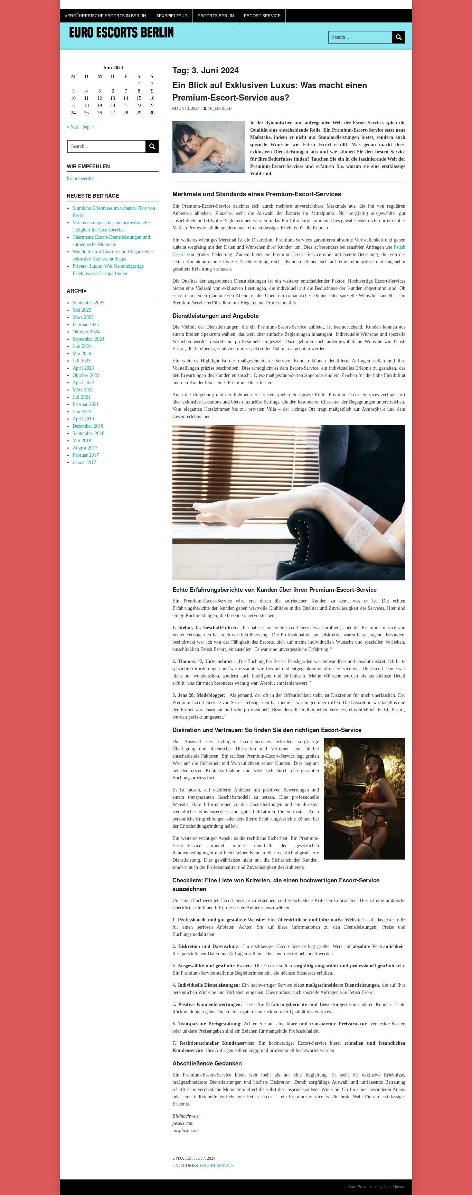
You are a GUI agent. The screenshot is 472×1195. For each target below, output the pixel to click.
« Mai (72, 127)
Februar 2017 (86, 455)
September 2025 (88, 302)
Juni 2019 (82, 411)
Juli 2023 (82, 360)
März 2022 (83, 389)
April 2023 (83, 368)
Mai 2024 (82, 353)
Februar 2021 (86, 404)
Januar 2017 (84, 462)
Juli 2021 (82, 397)
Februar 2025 (86, 324)
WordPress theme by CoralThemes (377, 1186)
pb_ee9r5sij (219, 108)
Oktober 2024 (86, 331)
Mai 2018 (82, 440)
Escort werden (81, 178)
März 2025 (83, 317)
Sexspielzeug (172, 15)
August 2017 (85, 448)
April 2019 (83, 418)
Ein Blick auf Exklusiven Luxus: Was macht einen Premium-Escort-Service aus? (269, 91)
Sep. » (88, 127)
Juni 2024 (82, 346)
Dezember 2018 (88, 426)
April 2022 (83, 382)
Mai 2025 (82, 310)
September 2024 (88, 339)
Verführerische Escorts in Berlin (105, 15)
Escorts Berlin (216, 15)
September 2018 (88, 433)
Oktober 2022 (86, 375)
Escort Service (262, 15)
